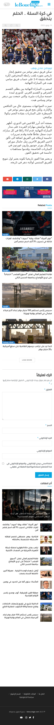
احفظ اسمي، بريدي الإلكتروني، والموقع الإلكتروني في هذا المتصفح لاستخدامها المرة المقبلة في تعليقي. (29, 465)
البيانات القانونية (30, 694)
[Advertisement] (27, 655)
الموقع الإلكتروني (44, 450)
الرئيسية (5, 234)
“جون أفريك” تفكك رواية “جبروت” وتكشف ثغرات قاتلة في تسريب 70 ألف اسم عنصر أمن (20, 528)
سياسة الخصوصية (26, 697)
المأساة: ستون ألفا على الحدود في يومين (20, 582)
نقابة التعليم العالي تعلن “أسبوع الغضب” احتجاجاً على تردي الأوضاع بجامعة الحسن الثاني (23, 562)
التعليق (48, 389)
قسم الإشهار (15, 694)
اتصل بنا (41, 694)
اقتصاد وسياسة (8, 342)
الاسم (48, 425)
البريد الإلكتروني (44, 438)
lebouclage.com (33, 711)
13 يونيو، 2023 (46, 25)
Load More (27, 360)
